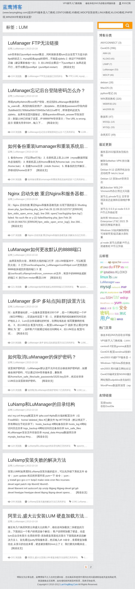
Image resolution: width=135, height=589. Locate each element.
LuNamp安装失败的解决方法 (37, 460)
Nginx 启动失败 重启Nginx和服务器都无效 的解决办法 (62, 193)
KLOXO (106, 59)
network (116, 287)
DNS (105, 267)
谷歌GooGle (107, 406)
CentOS (105, 48)
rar (121, 292)
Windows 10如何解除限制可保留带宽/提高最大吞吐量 (115, 234)
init (126, 267)
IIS (122, 267)
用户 (105, 318)
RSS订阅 (125, 3)
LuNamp (82, 501)
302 (105, 262)
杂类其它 (105, 134)
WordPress (105, 303)
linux (104, 277)
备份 (115, 308)
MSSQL (106, 122)
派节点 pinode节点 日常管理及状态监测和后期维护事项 (115, 200)
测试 (123, 313)
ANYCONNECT (109, 42)
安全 (123, 307)
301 (101, 262)
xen (112, 303)
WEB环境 (107, 104)
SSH (109, 297)
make (117, 282)
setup (102, 298)
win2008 (107, 109)
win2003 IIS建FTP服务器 (114, 357)
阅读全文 (69, 67)
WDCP (106, 75)
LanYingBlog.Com (69, 584)
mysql (82, 76)
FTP (70, 76)
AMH (105, 53)
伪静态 (103, 308)
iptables (109, 272)
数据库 (104, 116)
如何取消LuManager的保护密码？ (42, 356)
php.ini (103, 292)
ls (90, 446)
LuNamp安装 (93, 501)
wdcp (124, 297)
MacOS (105, 87)
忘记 (112, 314)
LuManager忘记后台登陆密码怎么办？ (46, 90)
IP (101, 272)
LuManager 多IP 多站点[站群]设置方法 (46, 301)
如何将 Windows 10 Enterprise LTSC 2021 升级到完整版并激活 (114, 221)
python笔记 (107, 93)
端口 (113, 319)
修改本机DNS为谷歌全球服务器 (100, 3)
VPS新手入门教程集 (72, 3)
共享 (109, 308)
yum (118, 303)
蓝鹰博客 (12, 7)
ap (109, 262)
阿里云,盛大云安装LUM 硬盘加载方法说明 (50, 516)
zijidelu (92, 76)
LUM (75, 76)
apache (83, 287)
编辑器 (120, 319)
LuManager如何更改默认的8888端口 (45, 249)
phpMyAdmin (113, 292)
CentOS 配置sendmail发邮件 (116, 351)
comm (125, 262)
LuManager (19, 48)
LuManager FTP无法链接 (33, 43)
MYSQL (106, 127)
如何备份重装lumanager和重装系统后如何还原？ (57, 146)
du (111, 267)
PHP (124, 287)
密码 (104, 313)
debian (104, 82)
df (101, 267)
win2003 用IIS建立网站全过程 (117, 368)
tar (87, 76)
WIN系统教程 (108, 98)
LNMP (106, 64)
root (126, 292)
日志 (117, 314)
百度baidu (106, 402)
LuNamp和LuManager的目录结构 (41, 404)
